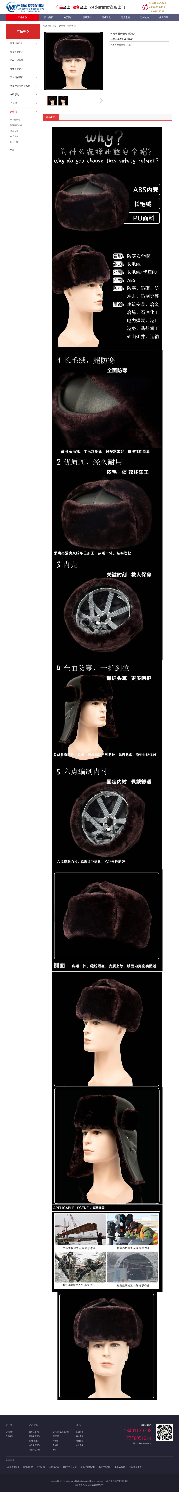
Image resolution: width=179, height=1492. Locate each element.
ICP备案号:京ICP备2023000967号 (89, 1485)
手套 (12, 150)
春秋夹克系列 (16, 69)
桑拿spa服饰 (120, 1467)
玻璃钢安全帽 (16, 125)
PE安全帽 (14, 131)
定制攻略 (79, 1441)
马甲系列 (14, 94)
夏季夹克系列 (16, 52)
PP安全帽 (14, 136)
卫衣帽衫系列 (16, 77)
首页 (55, 25)
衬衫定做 (41, 1467)
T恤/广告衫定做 (69, 1467)
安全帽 (13, 111)
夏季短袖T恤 (16, 43)
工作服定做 (54, 1467)
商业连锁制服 (105, 1467)
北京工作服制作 (12, 1467)
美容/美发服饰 (135, 1467)
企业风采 (79, 1445)
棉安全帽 (14, 142)
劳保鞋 (13, 103)
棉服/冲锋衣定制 (88, 1467)
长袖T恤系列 (16, 60)
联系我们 (9, 1436)
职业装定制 (28, 1467)
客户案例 (79, 1436)
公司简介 (9, 1432)
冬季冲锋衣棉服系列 (20, 86)
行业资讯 (79, 1432)
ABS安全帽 (15, 119)
